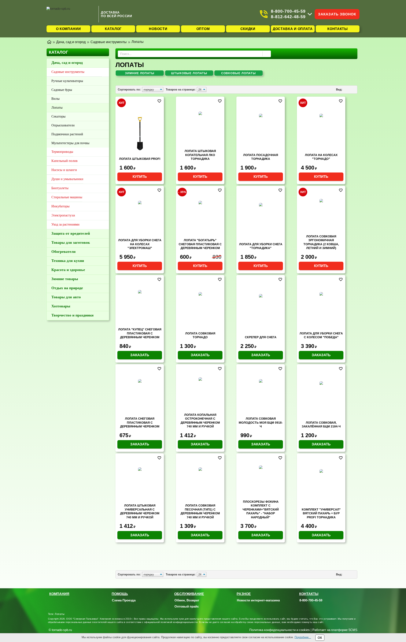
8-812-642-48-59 (288, 16)
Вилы (55, 98)
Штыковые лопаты (189, 73)
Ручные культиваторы (67, 81)
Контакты (337, 29)
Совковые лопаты (238, 73)
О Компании (68, 29)
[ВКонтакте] (312, 606)
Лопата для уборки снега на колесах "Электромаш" (139, 244)
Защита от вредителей (70, 233)
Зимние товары (64, 279)
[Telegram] (307, 606)
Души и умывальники (67, 179)
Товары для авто (66, 297)
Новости (158, 29)
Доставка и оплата (293, 29)
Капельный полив (64, 161)
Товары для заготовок (70, 242)
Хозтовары (60, 306)
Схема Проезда (124, 600)
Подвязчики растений (67, 134)
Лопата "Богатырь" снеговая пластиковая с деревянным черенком (200, 244)
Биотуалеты (60, 188)
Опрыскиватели (63, 125)
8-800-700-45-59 (288, 11)
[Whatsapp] (302, 606)
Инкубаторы (60, 206)
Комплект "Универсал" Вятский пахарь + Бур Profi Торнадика (321, 513)
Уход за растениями (65, 224)
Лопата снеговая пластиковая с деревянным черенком (139, 422)
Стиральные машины (66, 197)
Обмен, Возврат (186, 600)
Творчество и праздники (72, 315)
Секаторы (58, 116)
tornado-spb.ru (62, 630)
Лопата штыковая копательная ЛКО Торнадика (200, 154)
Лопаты (57, 107)
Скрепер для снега (260, 337)
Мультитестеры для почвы (70, 143)
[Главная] (49, 41)
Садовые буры (61, 90)
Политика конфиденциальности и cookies (279, 630)
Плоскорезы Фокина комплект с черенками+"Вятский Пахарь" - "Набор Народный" (261, 509)
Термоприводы (62, 151)
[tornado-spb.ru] (71, 14)
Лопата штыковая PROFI (139, 158)
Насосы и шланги (64, 170)
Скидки (247, 29)
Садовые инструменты (67, 72)
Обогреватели (63, 251)
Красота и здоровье (68, 270)
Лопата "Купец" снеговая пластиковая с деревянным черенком (139, 333)
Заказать (139, 355)
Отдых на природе (67, 288)
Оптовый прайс (186, 606)
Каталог (113, 29)
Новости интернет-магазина (258, 600)
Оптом (203, 29)
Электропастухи (63, 215)
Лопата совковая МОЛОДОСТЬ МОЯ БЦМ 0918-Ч (261, 422)
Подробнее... (303, 637)
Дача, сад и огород (67, 62)
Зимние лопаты (139, 73)
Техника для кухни (67, 261)
